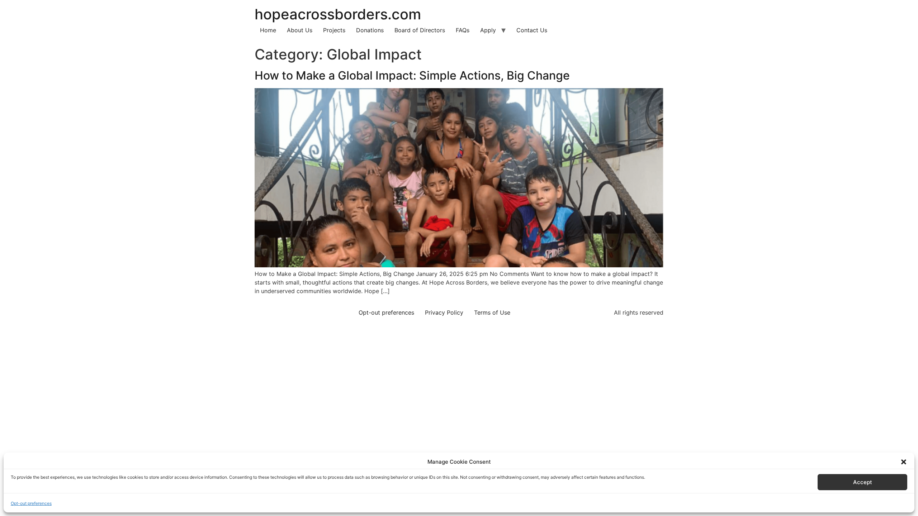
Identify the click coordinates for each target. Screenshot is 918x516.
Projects (334, 30)
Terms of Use (492, 312)
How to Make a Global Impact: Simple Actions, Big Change (412, 75)
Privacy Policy (444, 312)
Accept (862, 482)
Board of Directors (419, 30)
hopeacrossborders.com (338, 14)
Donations (370, 30)
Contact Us (531, 30)
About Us (299, 30)
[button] (903, 461)
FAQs (462, 30)
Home (268, 30)
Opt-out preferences (31, 503)
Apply (488, 30)
